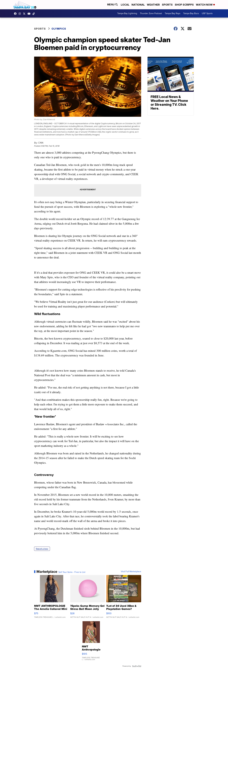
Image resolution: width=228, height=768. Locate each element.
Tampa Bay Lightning (127, 13)
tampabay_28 (20, 13)
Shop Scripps (184, 4)
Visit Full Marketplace (131, 571)
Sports (167, 4)
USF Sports (207, 13)
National (138, 4)
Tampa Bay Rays (172, 13)
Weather (153, 4)
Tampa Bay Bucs (191, 13)
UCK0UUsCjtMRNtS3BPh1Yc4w (30, 13)
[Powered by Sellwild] (136, 666)
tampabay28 (25, 13)
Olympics (58, 28)
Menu (111, 4)
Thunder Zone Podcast (151, 13)
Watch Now (204, 4)
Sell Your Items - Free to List (71, 572)
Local (125, 4)
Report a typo (42, 549)
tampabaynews (16, 13)
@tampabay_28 (34, 13)
